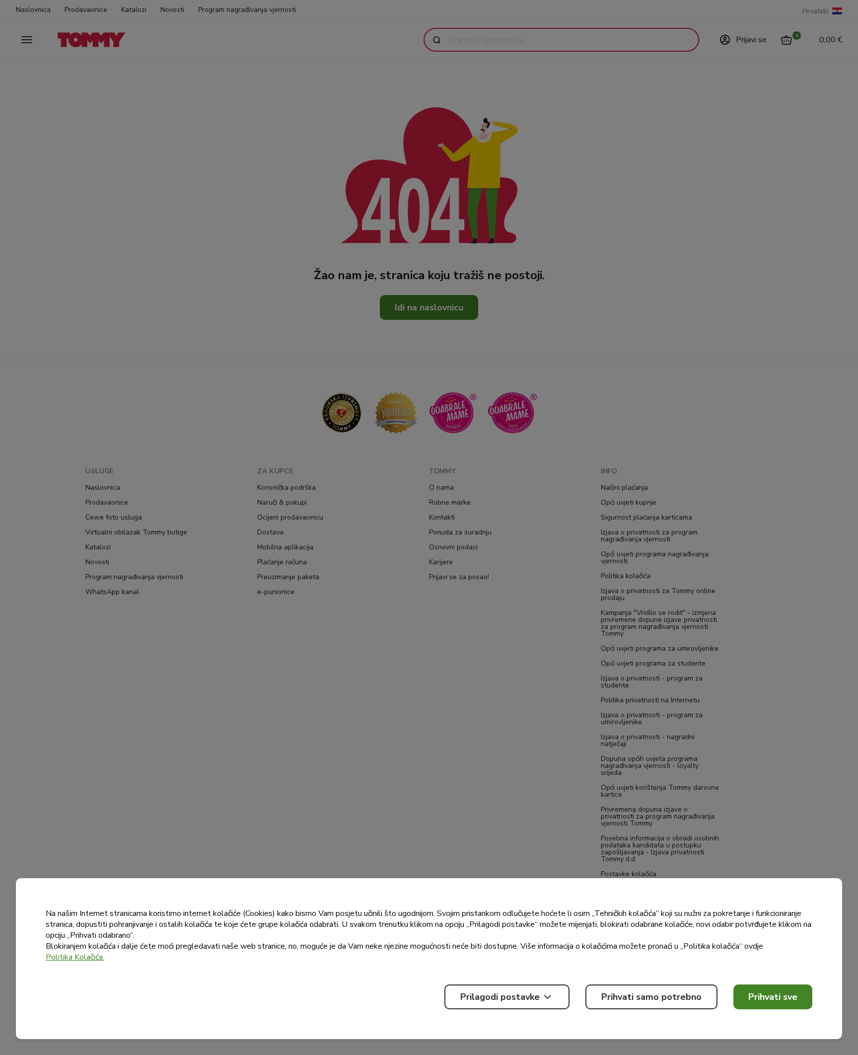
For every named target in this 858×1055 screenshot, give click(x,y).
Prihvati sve (772, 997)
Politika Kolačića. (75, 957)
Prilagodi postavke (500, 997)
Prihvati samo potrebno (651, 997)
